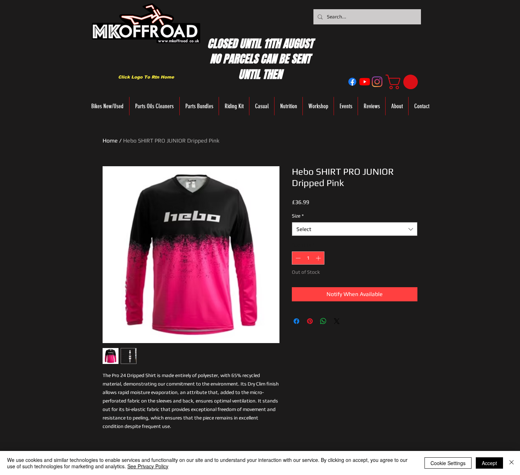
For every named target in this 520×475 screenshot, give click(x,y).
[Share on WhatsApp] (323, 321)
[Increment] (318, 258)
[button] (403, 82)
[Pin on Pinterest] (310, 321)
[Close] (511, 463)
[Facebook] (352, 81)
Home (110, 140)
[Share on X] (337, 321)
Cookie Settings (448, 463)
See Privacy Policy (147, 466)
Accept (489, 463)
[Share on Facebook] (296, 321)
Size (298, 216)
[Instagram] (377, 81)
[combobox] (354, 229)
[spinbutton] (308, 258)
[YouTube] (364, 81)
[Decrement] (297, 258)
